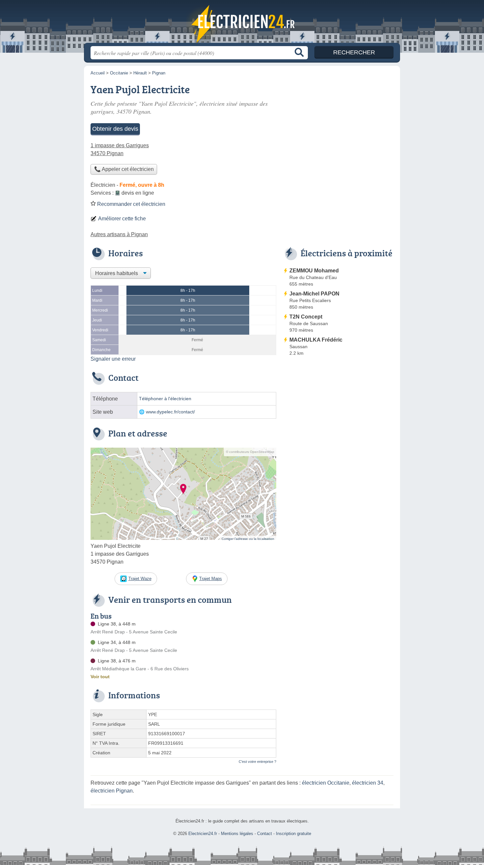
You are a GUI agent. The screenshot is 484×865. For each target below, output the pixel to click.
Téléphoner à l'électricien (165, 398)
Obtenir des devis (115, 129)
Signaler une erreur (113, 359)
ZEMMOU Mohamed (314, 270)
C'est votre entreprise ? (257, 762)
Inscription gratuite (293, 833)
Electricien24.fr (242, 23)
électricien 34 (367, 783)
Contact (264, 833)
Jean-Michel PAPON (314, 293)
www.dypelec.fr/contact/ (170, 411)
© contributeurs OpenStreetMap (250, 452)
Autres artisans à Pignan (119, 234)
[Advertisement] (338, 413)
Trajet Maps (210, 578)
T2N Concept (305, 317)
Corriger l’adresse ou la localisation (248, 539)
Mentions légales (237, 833)
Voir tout (100, 676)
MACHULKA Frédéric (315, 340)
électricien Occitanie (325, 783)
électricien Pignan (112, 791)
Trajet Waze (139, 578)
